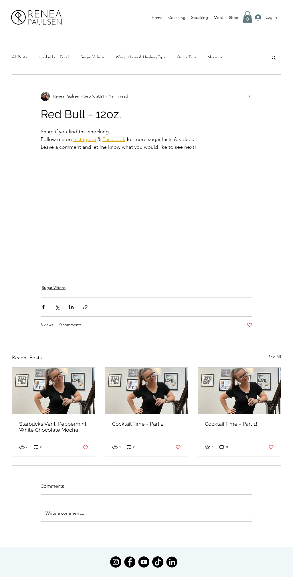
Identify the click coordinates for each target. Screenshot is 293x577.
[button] (176, 17)
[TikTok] (157, 562)
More (212, 57)
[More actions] (249, 96)
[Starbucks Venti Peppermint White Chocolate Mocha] (53, 391)
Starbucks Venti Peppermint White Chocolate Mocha (52, 427)
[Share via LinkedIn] (71, 307)
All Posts (19, 57)
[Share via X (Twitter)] (57, 307)
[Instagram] (115, 562)
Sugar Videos (92, 57)
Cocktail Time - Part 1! (231, 424)
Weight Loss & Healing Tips (140, 57)
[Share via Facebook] (43, 307)
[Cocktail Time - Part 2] (146, 391)
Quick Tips (186, 57)
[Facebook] (129, 562)
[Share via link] (85, 307)
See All (274, 356)
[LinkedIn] (171, 562)
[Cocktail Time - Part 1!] (239, 391)
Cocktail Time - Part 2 (137, 424)
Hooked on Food (54, 57)
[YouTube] (143, 562)
